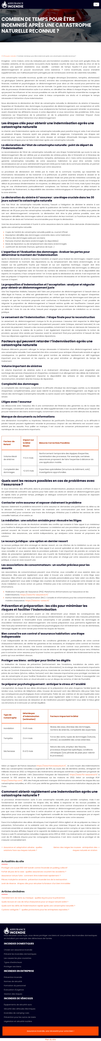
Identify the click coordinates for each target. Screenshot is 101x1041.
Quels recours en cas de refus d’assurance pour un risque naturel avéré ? (34, 901)
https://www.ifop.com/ (12, 780)
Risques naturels (10, 56)
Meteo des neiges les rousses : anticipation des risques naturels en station (75, 849)
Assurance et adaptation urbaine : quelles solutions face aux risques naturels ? (23, 849)
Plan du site (50, 1039)
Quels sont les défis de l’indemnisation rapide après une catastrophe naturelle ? (38, 905)
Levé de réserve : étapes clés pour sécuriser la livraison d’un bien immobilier (35, 883)
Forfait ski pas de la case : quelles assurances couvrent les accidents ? (33, 871)
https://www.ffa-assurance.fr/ (34, 594)
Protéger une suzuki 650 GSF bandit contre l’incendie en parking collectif (34, 867)
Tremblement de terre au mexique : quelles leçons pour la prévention (33, 897)
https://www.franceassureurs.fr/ (52, 765)
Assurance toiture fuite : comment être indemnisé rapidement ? (31, 875)
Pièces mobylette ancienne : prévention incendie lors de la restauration (34, 879)
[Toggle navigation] (96, 4)
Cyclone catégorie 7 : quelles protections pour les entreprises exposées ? (35, 909)
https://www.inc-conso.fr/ (37, 600)
